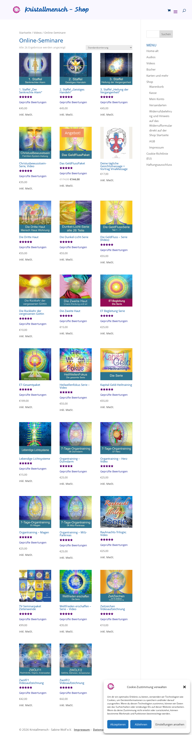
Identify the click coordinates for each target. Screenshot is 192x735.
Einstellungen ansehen (169, 724)
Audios (150, 57)
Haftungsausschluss (159, 164)
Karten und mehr (157, 75)
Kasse (153, 93)
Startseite (25, 32)
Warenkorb (156, 86)
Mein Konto (156, 99)
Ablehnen (141, 724)
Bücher (151, 69)
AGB (152, 141)
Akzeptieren (118, 724)
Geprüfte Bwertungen (32, 102)
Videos (38, 32)
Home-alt (152, 51)
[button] (184, 687)
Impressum (156, 147)
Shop (149, 82)
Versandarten (157, 105)
